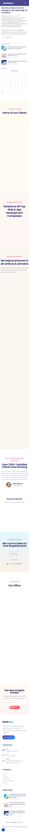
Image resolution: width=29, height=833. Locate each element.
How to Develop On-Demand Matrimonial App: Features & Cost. (17, 804)
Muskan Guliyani (7, 16)
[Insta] (11, 822)
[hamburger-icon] (24, 3)
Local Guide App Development (14, 22)
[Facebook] (7, 822)
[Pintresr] (17, 822)
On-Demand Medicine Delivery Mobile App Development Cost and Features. (18, 795)
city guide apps (10, 20)
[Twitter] (9, 822)
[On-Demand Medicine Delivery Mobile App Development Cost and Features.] (3, 48)
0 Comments (17, 49)
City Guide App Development (10, 17)
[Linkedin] (13, 822)
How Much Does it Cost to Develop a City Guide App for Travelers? (14, 10)
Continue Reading (8, 37)
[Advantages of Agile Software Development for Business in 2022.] (3, 62)
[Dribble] (19, 822)
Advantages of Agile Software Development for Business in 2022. (17, 812)
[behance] (22, 822)
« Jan (2, 92)
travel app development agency (13, 26)
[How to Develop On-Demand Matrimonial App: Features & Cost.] (3, 55)
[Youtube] (15, 822)
